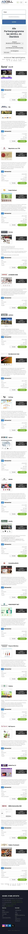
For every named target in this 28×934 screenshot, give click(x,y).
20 (11, 60)
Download (4, 914)
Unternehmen (18, 910)
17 (25, 59)
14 (18, 59)
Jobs (16, 912)
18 (7, 60)
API (3, 916)
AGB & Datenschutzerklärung (20, 914)
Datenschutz (18, 919)
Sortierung (14, 46)
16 (23, 59)
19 (9, 60)
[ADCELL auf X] (12, 925)
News (3, 910)
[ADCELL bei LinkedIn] (9, 925)
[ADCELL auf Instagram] (3, 925)
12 (14, 59)
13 (16, 59)
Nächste (15, 60)
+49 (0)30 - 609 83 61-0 (16, 900)
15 (20, 59)
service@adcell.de (9, 905)
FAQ (16, 917)
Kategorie (14, 42)
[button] (14, 22)
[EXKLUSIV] (6, 365)
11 (11, 59)
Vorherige (8, 59)
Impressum (17, 920)
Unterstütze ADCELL (6, 917)
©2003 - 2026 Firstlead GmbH (14, 930)
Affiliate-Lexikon (5, 912)
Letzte (19, 60)
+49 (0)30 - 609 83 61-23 (17, 902)
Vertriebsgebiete (15, 50)
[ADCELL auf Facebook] (6, 925)
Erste (3, 59)
